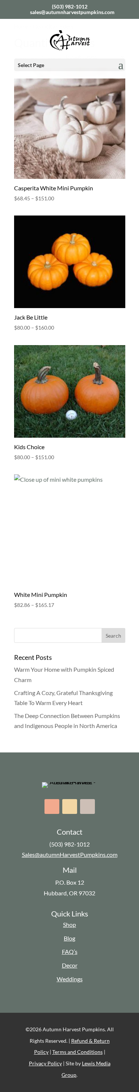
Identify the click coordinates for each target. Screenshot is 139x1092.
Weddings (70, 978)
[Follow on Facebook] (51, 806)
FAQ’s (69, 951)
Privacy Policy (45, 1063)
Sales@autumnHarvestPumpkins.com (70, 854)
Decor (69, 965)
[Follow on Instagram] (69, 806)
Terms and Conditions (77, 1052)
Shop (69, 924)
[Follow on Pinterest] (87, 806)
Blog (69, 938)
